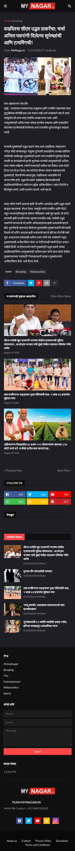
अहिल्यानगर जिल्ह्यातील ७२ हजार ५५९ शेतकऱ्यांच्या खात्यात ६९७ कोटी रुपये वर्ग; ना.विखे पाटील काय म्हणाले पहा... (35, 446)
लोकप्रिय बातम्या (14, 537)
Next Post (63, 470)
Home (7, 20)
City (6, 675)
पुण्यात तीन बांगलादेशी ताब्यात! (38, 571)
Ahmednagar (11, 664)
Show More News (61, 296)
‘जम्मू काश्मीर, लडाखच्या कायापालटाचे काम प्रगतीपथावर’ (43, 607)
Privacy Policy (43, 840)
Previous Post (14, 470)
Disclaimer (62, 840)
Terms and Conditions (37, 844)
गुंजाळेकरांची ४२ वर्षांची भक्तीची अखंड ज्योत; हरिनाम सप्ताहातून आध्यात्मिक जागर (45, 624)
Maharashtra (37, 271)
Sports (7, 693)
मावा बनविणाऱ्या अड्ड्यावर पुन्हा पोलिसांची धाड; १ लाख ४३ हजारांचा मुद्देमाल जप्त (37, 396)
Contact (26, 840)
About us (12, 840)
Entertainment (12, 681)
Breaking (17, 20)
